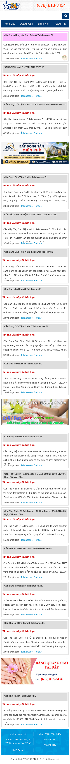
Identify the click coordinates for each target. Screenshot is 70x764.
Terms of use (49, 739)
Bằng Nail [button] (43, 23)
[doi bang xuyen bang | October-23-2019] (35, 412)
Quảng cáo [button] (26, 23)
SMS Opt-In (18, 750)
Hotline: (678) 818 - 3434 (49, 734)
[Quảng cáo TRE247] (35, 671)
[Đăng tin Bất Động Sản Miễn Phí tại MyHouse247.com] (35, 152)
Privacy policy (49, 745)
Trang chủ (9, 23)
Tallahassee (27, 58)
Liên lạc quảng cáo (18, 734)
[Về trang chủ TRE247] (11, 5)
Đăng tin (60, 23)
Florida (37, 58)
